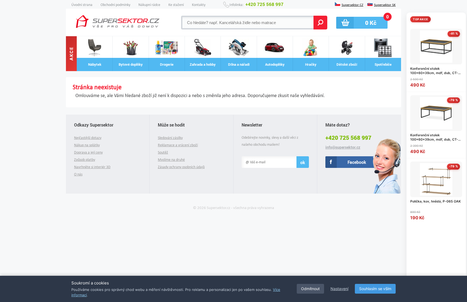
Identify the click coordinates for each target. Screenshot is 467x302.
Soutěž (163, 152)
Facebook (357, 162)
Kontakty (198, 4)
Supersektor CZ (352, 4)
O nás (78, 174)
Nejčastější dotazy (87, 137)
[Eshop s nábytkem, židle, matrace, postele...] (117, 21)
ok (302, 162)
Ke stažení (176, 4)
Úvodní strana (81, 4)
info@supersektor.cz (342, 147)
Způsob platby (84, 159)
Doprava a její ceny (88, 152)
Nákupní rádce (149, 4)
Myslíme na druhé (171, 159)
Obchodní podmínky (115, 4)
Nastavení (339, 288)
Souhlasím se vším (375, 288)
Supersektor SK (385, 4)
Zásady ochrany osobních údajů (181, 167)
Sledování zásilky (170, 137)
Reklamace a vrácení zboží (178, 145)
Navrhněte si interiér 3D (92, 167)
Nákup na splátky (87, 145)
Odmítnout (310, 288)
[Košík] (362, 23)
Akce (71, 54)
